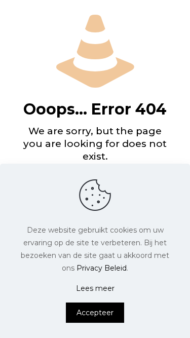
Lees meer (95, 288)
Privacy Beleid (102, 268)
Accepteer (95, 312)
